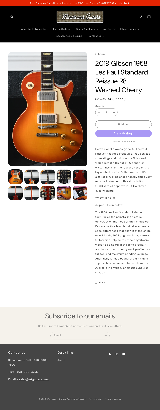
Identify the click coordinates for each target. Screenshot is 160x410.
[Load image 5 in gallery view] (80, 177)
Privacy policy (95, 399)
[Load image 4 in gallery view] (64, 177)
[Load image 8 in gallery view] (47, 193)
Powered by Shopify (76, 399)
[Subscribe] (105, 335)
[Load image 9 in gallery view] (64, 193)
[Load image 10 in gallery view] (80, 193)
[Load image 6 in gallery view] (15, 193)
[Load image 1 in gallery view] (15, 177)
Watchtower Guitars (56, 399)
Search (61, 360)
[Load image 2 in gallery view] (31, 177)
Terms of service (113, 399)
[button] (11, 16)
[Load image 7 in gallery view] (31, 193)
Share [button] (101, 282)
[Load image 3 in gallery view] (47, 177)
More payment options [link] (123, 141)
